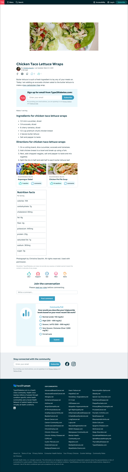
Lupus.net (72, 422)
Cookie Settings (85, 453)
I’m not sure (47, 334)
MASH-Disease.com (76, 429)
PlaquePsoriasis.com (99, 403)
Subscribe (121, 2)
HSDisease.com (74, 403)
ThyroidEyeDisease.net (100, 442)
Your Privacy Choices (71, 453)
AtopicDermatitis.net (52, 406)
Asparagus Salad (25, 179)
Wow (55, 274)
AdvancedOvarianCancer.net (55, 394)
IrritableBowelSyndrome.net (78, 416)
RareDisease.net (98, 416)
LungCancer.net (74, 419)
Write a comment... (25, 292)
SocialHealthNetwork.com (101, 435)
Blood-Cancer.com (51, 419)
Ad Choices (17, 456)
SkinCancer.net (97, 429)
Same (64, 274)
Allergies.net (49, 397)
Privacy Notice (67, 101)
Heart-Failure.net (75, 390)
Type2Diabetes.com (99, 445)
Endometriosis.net (51, 445)
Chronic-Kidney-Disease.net (55, 435)
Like (28, 274)
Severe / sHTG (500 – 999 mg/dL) (56, 324)
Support (37, 274)
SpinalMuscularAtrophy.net (101, 439)
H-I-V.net (72, 400)
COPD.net (48, 439)
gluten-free (35, 85)
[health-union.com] (21, 386)
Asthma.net (49, 403)
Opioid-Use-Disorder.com (101, 397)
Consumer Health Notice (53, 453)
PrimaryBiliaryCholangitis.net (102, 406)
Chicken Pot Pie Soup (58, 179)
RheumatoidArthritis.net (100, 419)
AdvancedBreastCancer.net (54, 390)
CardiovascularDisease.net (54, 426)
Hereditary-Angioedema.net (78, 397)
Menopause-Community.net (78, 432)
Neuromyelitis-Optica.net (101, 390)
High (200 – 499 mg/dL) (52, 321)
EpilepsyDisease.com (52, 448)
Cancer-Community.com (53, 422)
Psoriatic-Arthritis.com (100, 413)
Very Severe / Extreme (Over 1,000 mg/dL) (56, 329)
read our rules (41, 287)
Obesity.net (96, 394)
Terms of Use (34, 103)
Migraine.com (73, 442)
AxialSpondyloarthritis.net (54, 413)
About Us (16, 453)
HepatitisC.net (74, 394)
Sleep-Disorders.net (99, 432)
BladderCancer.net (51, 416)
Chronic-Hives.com (51, 432)
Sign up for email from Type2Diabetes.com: (49, 92)
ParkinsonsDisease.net (100, 400)
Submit (57, 340)
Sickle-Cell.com (98, 422)
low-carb (27, 85)
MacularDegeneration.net (77, 426)
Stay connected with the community (31, 359)
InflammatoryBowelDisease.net (79, 413)
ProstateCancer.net (99, 410)
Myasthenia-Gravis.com (77, 448)
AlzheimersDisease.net (53, 400)
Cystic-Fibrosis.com (52, 442)
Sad (45, 274)
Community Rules (99, 453)
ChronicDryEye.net (51, 429)
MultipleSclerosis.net (76, 445)
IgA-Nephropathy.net (76, 410)
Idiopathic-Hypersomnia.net (78, 406)
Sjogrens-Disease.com (100, 426)
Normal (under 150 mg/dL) (53, 317)
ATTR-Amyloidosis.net (52, 410)
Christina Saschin (28, 68)
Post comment (47, 298)
